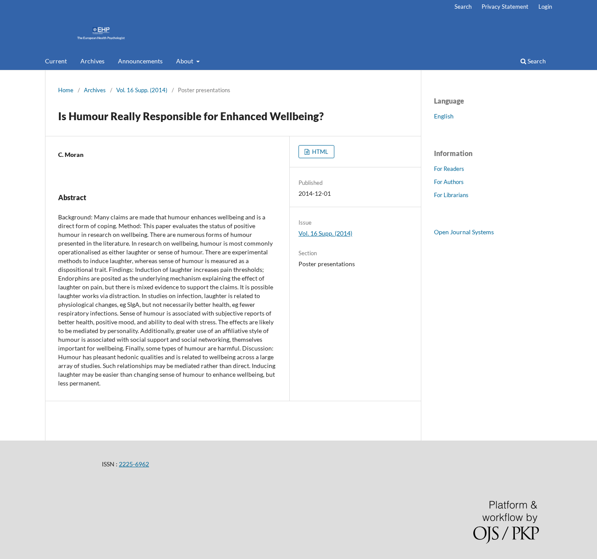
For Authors (449, 181)
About (185, 61)
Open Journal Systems (464, 232)
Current (56, 61)
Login (545, 6)
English (444, 116)
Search (536, 61)
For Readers (449, 168)
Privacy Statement (505, 6)
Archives (92, 61)
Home (65, 90)
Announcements (140, 61)
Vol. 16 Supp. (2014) (141, 90)
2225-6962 (134, 464)
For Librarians (451, 194)
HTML (319, 151)
